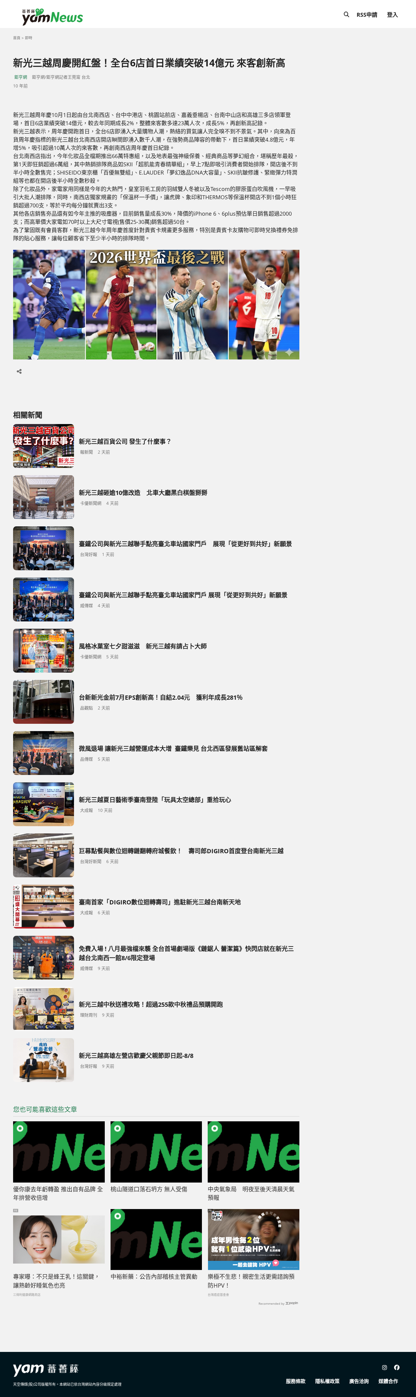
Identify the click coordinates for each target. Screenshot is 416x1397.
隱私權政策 (327, 1381)
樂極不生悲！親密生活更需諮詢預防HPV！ (251, 1281)
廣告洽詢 (359, 1381)
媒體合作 (388, 1381)
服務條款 (295, 1381)
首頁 (16, 38)
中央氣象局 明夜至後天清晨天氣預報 (251, 1193)
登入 (392, 14)
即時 (28, 38)
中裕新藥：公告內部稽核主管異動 (154, 1277)
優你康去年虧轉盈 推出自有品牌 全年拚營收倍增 (58, 1193)
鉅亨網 (20, 77)
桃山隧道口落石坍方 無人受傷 (149, 1189)
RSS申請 (367, 14)
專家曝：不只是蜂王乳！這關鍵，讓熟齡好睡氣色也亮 (56, 1281)
